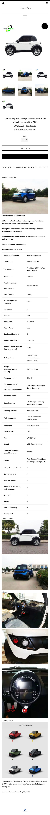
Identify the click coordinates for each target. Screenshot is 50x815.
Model (24, 136)
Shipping (17, 129)
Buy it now (25, 156)
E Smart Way (25, 8)
